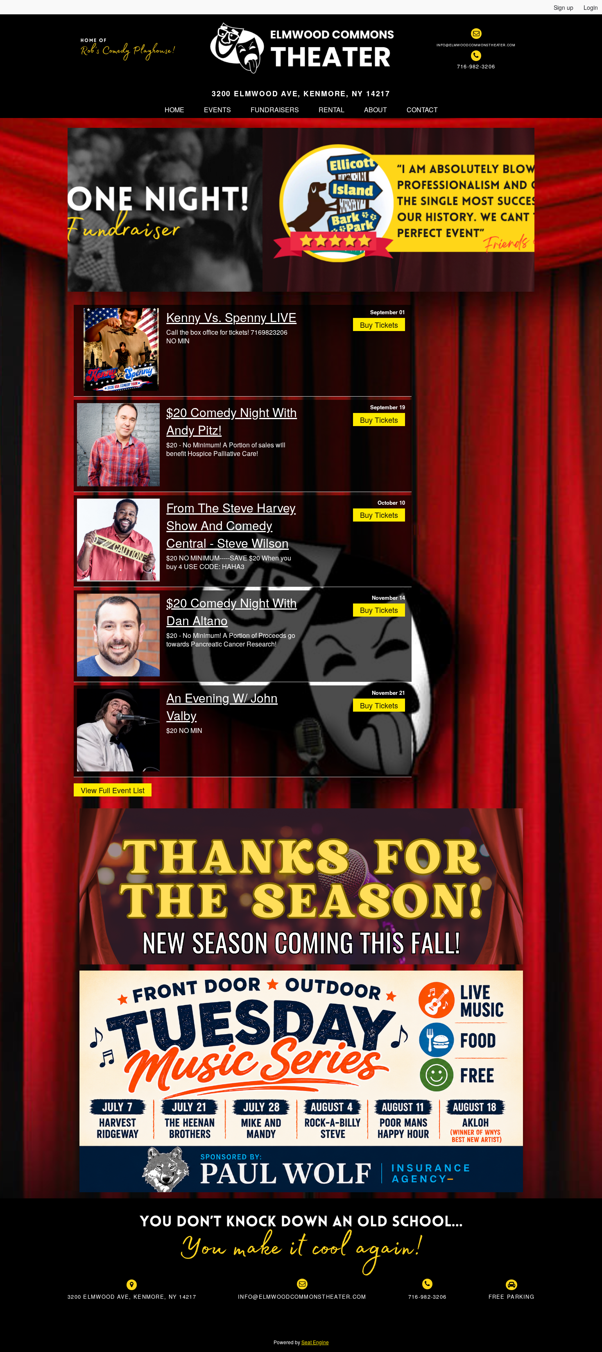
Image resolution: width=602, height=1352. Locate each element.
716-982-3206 (476, 66)
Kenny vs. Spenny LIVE (231, 317)
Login (591, 7)
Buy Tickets (379, 324)
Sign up (563, 7)
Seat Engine (315, 1341)
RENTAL (331, 109)
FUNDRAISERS (275, 109)
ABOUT (375, 109)
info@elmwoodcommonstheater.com (476, 45)
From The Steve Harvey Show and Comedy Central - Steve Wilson (231, 525)
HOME (174, 109)
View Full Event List (113, 790)
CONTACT (422, 109)
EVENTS (217, 109)
